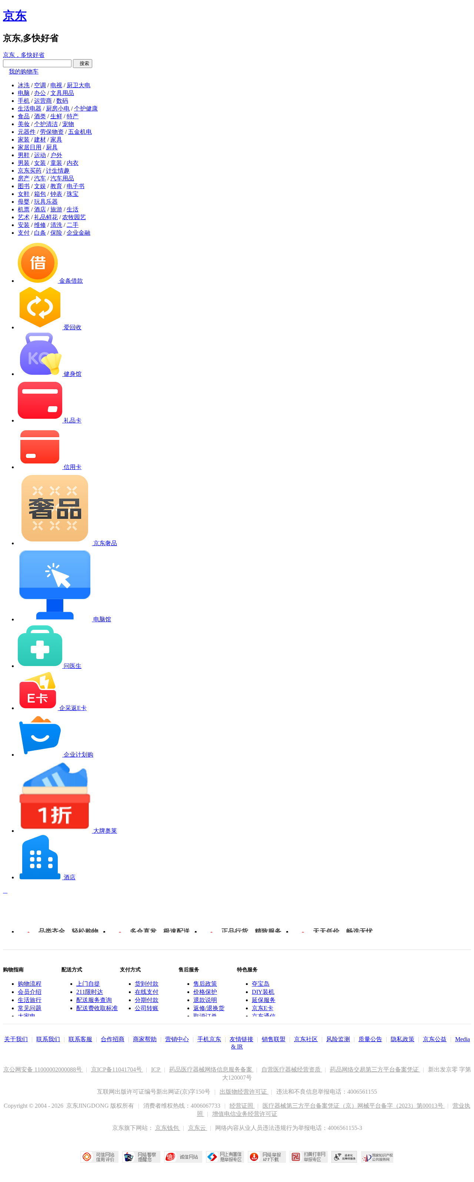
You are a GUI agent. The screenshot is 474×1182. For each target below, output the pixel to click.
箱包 (40, 194)
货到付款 (146, 984)
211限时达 (89, 992)
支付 (24, 233)
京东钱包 (167, 1128)
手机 (24, 101)
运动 (40, 155)
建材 (40, 139)
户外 (56, 155)
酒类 (40, 116)
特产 (73, 116)
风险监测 (338, 1039)
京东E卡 (262, 1008)
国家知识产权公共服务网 (377, 1157)
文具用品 (62, 93)
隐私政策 (402, 1039)
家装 (24, 139)
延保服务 (264, 1000)
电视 (56, 85)
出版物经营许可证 (244, 1091)
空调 (40, 85)
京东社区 (306, 1039)
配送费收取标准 (97, 1008)
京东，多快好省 (23, 55)
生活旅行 (29, 1000)
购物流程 (29, 984)
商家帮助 (145, 1039)
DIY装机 (263, 992)
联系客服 (80, 1039)
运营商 (43, 101)
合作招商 (112, 1039)
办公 (40, 93)
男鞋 (24, 155)
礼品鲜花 (46, 217)
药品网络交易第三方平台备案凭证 (375, 1069)
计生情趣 (58, 170)
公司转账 (146, 1008)
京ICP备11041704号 (117, 1069)
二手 (73, 225)
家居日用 (29, 147)
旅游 (56, 209)
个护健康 (86, 108)
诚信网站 (183, 1157)
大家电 (27, 1016)
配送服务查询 (94, 1000)
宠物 (68, 124)
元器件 (27, 132)
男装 (24, 163)
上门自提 (88, 984)
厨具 (52, 147)
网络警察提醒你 (141, 1157)
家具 (56, 139)
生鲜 (56, 116)
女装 (40, 163)
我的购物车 (24, 71)
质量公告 (370, 1039)
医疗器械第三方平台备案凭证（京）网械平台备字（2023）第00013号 (354, 1106)
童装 (56, 163)
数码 (62, 101)
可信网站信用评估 (99, 1157)
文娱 (40, 186)
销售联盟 (274, 1039)
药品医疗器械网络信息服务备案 (211, 1069)
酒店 (40, 209)
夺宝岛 (261, 984)
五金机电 (80, 132)
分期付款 (146, 1000)
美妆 (24, 124)
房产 (24, 178)
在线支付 (146, 992)
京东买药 (29, 170)
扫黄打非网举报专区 (309, 1157)
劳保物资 (52, 132)
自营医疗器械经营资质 (291, 1069)
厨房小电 (58, 108)
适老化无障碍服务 (344, 1157)
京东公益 (435, 1039)
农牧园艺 (74, 217)
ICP (156, 1069)
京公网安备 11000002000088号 (43, 1069)
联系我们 (48, 1039)
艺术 (24, 217)
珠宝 (73, 194)
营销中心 (177, 1039)
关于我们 (16, 1039)
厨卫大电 (78, 85)
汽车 (40, 178)
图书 (24, 186)
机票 (24, 209)
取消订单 (205, 1016)
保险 (56, 233)
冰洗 (24, 85)
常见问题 (29, 1008)
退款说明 (205, 1000)
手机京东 (209, 1039)
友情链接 (241, 1039)
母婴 (24, 201)
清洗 (56, 225)
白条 (40, 233)
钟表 (56, 194)
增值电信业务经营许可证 (244, 1114)
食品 (24, 116)
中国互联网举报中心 (225, 1157)
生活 (73, 209)
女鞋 (24, 194)
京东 (15, 15)
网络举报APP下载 (267, 1157)
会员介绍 (29, 992)
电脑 (24, 93)
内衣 (73, 163)
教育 (56, 186)
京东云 (197, 1128)
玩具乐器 (46, 201)
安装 (24, 225)
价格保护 (205, 992)
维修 (40, 225)
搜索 (82, 63)
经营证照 (242, 1106)
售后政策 (205, 984)
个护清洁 (46, 124)
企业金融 (78, 233)
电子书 (75, 186)
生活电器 (29, 108)
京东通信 (264, 1016)
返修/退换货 (208, 1008)
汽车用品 (62, 178)
